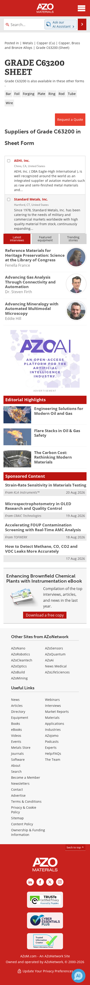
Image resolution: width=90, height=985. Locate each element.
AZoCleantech (21, 660)
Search (16, 771)
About (15, 765)
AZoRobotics (20, 654)
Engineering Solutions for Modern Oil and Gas (58, 411)
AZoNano (18, 648)
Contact (17, 789)
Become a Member (25, 777)
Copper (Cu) (46, 43)
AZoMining (19, 678)
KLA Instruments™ (26, 492)
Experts (51, 747)
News (15, 699)
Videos (16, 735)
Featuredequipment (45, 238)
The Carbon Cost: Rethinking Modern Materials (53, 457)
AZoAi (49, 660)
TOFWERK (20, 537)
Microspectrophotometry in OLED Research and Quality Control (38, 506)
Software (18, 759)
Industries (53, 729)
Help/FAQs (53, 753)
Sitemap (17, 818)
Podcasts (52, 741)
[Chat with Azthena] (78, 976)
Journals (17, 753)
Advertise (18, 795)
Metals (28, 43)
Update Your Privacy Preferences (47, 971)
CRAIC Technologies (27, 515)
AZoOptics (19, 666)
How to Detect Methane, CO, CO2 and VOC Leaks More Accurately (41, 549)
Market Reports (57, 711)
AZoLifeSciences (57, 672)
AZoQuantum (55, 654)
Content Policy (22, 824)
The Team (52, 759)
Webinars (52, 699)
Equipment (19, 717)
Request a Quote (70, 119)
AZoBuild (18, 672)
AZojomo (51, 735)
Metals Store (20, 747)
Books (15, 723)
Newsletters (20, 783)
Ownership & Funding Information (28, 832)
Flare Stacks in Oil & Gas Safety (57, 433)
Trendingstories (73, 238)
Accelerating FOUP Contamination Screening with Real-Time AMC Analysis (43, 527)
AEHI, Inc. (22, 160)
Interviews (53, 705)
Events (16, 741)
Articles (17, 705)
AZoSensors (54, 648)
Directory (18, 711)
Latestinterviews (17, 238)
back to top (74, 847)
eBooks (16, 729)
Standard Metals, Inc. (31, 199)
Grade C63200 (47, 47)
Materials (52, 717)
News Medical (56, 666)
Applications (54, 723)
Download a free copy (45, 615)
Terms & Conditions (26, 801)
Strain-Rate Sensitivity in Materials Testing (45, 485)
